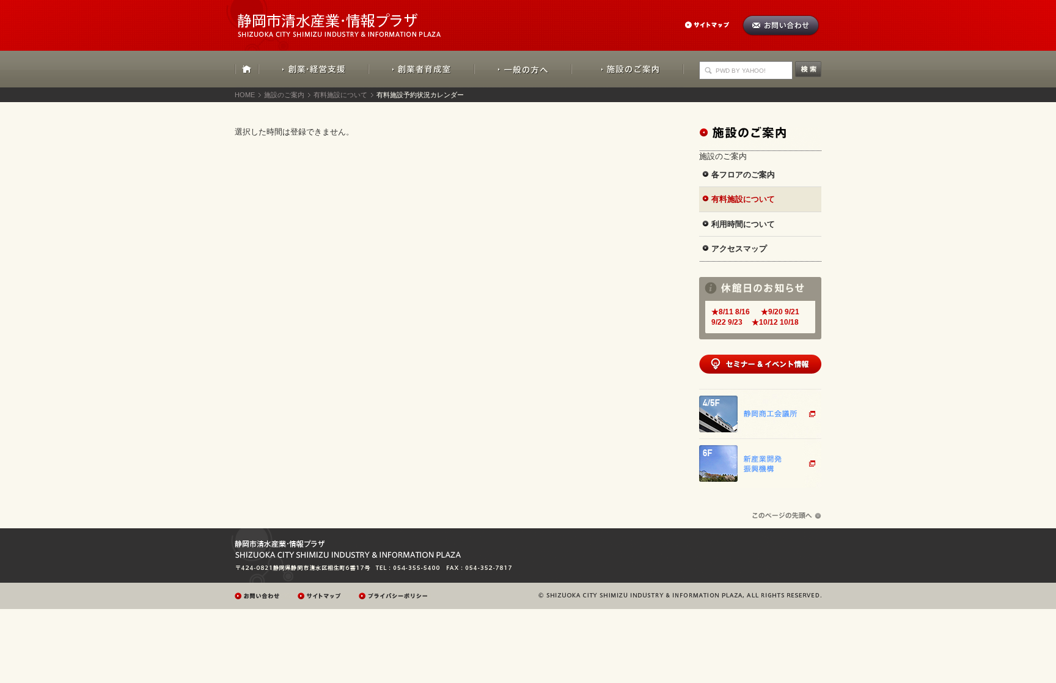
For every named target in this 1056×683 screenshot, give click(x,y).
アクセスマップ (739, 248)
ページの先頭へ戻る (786, 515)
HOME (247, 69)
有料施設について (340, 94)
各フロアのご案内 (743, 174)
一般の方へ (522, 69)
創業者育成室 (421, 69)
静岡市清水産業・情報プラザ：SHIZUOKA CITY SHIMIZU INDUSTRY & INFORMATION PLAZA (350, 18)
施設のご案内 (627, 69)
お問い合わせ (781, 25)
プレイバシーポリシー (395, 596)
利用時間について (743, 224)
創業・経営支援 (314, 69)
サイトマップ (713, 24)
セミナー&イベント (760, 364)
